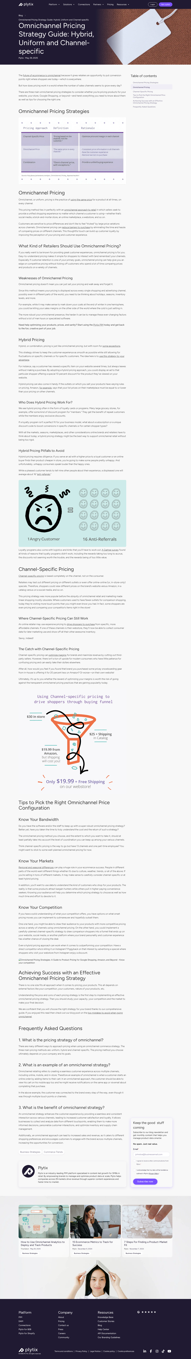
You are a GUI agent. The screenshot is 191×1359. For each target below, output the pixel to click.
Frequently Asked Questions (144, 107)
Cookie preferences (126, 1351)
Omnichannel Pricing (141, 87)
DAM (21, 1321)
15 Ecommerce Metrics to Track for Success (92, 1244)
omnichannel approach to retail (80, 209)
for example (45, 387)
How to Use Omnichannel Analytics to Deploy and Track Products (43, 1244)
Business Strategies (30, 1152)
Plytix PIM (98, 324)
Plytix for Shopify (27, 1333)
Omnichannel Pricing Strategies (145, 82)
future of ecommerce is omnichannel (42, 75)
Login (152, 4)
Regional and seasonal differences (36, 867)
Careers (61, 1333)
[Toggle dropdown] (59, 4)
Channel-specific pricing (31, 575)
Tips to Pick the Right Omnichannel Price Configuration (149, 96)
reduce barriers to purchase (76, 227)
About (61, 1317)
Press (60, 1329)
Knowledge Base (105, 1317)
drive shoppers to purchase (81, 624)
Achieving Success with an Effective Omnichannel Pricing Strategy (147, 102)
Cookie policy (109, 1351)
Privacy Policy (154, 1173)
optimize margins (57, 655)
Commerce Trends (53, 1152)
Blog (21, 15)
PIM (20, 1317)
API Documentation (107, 1333)
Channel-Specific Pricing (143, 92)
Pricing (110, 4)
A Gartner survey (110, 549)
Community (63, 1337)
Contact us (63, 1325)
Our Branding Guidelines (109, 1337)
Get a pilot (165, 4)
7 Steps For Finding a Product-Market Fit (145, 1244)
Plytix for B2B (25, 1329)
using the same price (81, 199)
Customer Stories (106, 1321)
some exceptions (111, 346)
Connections (84, 4)
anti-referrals (43, 474)
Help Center (103, 1329)
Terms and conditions (64, 1351)
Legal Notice (95, 1351)
